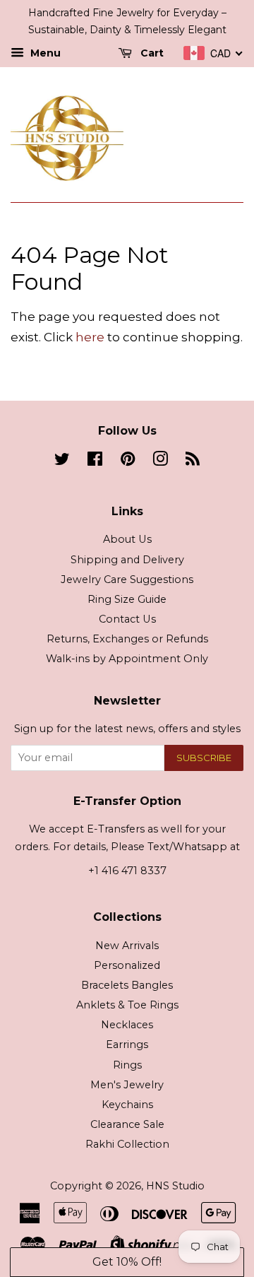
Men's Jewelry (127, 1084)
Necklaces (127, 1024)
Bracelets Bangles (127, 985)
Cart (151, 53)
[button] (126, 1262)
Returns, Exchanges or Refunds (127, 638)
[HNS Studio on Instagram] (160, 461)
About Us (127, 539)
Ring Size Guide (127, 599)
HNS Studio (175, 1185)
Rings (127, 1065)
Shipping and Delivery (127, 559)
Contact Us (127, 619)
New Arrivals (127, 945)
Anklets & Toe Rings (127, 1005)
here (89, 337)
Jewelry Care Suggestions (127, 579)
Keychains (127, 1104)
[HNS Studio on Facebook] (95, 461)
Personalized (127, 965)
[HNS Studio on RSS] (192, 461)
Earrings (127, 1044)
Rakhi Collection (127, 1144)
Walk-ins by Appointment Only (127, 658)
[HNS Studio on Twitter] (62, 461)
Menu (44, 53)
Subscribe (203, 757)
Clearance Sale (127, 1124)
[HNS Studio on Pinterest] (127, 461)
